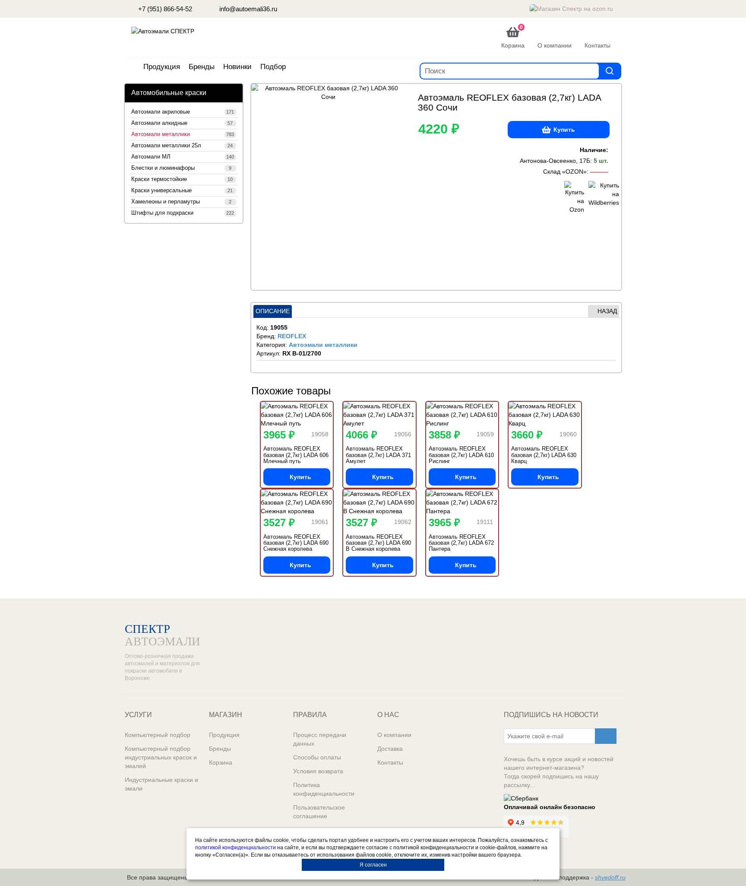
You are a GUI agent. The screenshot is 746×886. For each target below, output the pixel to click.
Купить (564, 129)
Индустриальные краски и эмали (161, 784)
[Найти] (609, 71)
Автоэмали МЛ (182, 157)
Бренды (202, 67)
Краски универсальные (182, 190)
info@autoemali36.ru (247, 9)
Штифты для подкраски (182, 213)
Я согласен (373, 865)
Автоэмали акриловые (182, 112)
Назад (607, 311)
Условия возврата (318, 771)
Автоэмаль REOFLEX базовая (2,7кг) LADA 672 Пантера (461, 543)
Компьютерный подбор (157, 734)
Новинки (237, 67)
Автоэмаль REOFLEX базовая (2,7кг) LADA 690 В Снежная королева (378, 543)
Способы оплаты (317, 757)
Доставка (390, 748)
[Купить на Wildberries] (598, 197)
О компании (394, 734)
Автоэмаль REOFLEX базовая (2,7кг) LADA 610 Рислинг (461, 454)
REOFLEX (292, 336)
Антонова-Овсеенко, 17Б (555, 160)
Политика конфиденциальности (323, 789)
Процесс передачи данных (319, 739)
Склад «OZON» (565, 171)
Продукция (161, 67)
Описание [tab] (273, 311)
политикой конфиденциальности (235, 848)
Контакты (390, 762)
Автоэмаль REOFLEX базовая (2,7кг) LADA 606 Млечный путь (296, 454)
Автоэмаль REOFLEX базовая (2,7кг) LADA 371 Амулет (378, 454)
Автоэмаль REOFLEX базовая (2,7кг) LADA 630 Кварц (543, 454)
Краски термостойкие (182, 179)
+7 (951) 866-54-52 (164, 9)
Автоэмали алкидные (182, 123)
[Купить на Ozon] (574, 197)
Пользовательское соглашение (319, 811)
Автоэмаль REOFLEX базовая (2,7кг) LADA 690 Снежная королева (296, 543)
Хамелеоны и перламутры (181, 202)
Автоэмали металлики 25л (182, 146)
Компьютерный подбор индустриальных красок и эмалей (161, 757)
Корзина (220, 762)
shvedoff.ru (610, 877)
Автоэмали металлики (182, 134)
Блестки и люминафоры (181, 168)
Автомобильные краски (168, 92)
